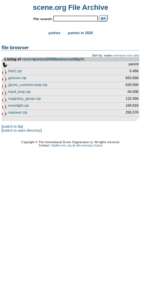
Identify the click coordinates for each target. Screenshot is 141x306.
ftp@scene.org (61, 145)
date (136, 55)
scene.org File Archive (70, 7)
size (129, 55)
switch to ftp (12, 126)
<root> (27, 59)
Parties (54, 33)
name (108, 55)
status (98, 145)
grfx (80, 59)
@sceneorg (83, 145)
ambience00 (66, 59)
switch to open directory (22, 130)
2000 (51, 59)
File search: (42, 19)
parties (40, 59)
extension (119, 55)
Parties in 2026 (80, 33)
